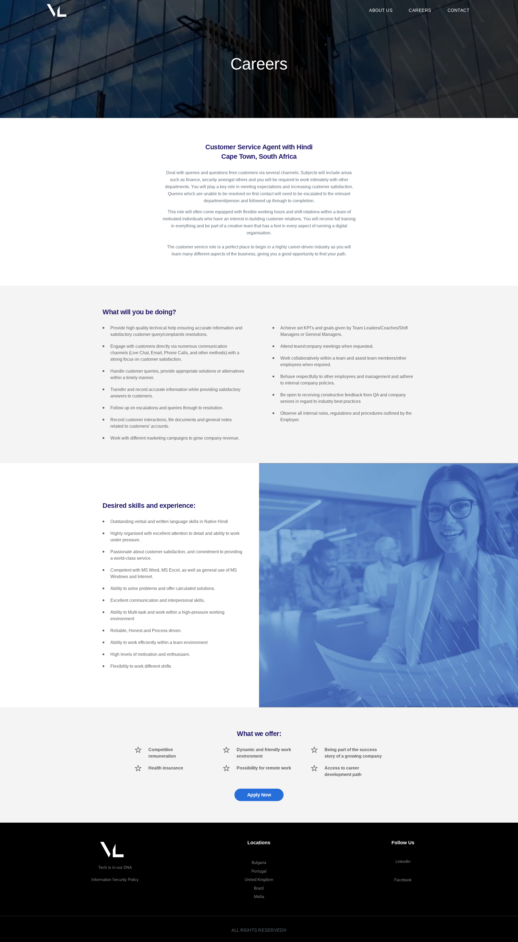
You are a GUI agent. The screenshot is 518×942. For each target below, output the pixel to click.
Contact (459, 10)
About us (381, 10)
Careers (420, 10)
